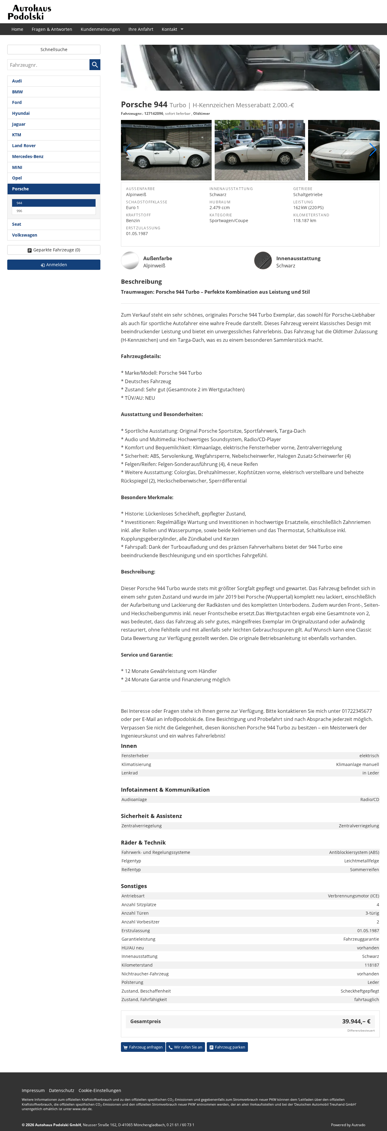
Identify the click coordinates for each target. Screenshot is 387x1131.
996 (19, 210)
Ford (17, 102)
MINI (17, 167)
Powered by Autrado (348, 1124)
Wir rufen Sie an (188, 1047)
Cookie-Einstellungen (100, 1090)
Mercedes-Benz (28, 156)
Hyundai (21, 113)
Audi (17, 81)
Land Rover (24, 145)
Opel (17, 178)
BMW (17, 92)
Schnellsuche (54, 49)
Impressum (33, 1090)
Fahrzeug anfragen (146, 1047)
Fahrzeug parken (230, 1047)
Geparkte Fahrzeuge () (56, 250)
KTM (16, 134)
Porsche (20, 189)
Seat (16, 224)
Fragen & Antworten (52, 29)
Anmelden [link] (56, 264)
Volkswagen (24, 235)
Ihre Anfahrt (140, 29)
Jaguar (18, 124)
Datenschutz (61, 1090)
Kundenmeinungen (100, 29)
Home (17, 29)
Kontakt (169, 29)
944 (19, 203)
